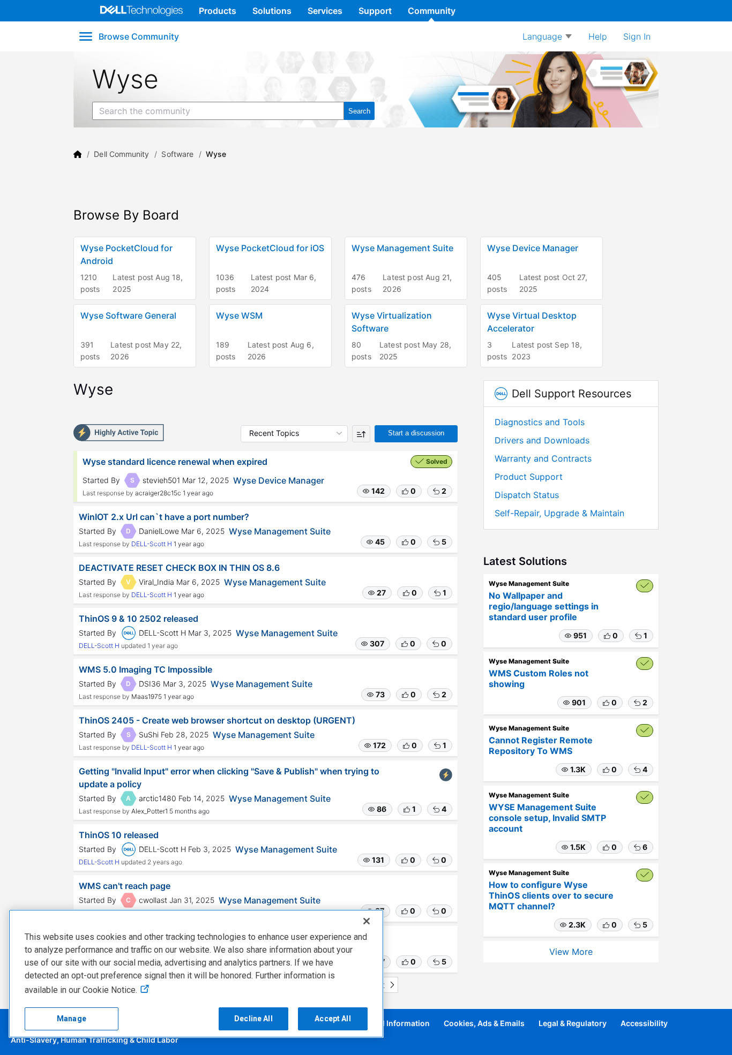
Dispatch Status (527, 494)
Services (325, 10)
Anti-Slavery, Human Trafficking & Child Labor (94, 1039)
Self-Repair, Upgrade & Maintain (559, 513)
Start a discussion (416, 433)
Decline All (253, 1018)
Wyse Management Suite (280, 531)
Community (431, 10)
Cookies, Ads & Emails (484, 1023)
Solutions (272, 10)
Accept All (332, 1018)
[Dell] (77, 154)
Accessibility (644, 1023)
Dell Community (121, 154)
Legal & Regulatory (573, 1023)
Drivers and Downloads (542, 440)
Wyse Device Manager (278, 480)
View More (571, 951)
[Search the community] (359, 111)
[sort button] (361, 433)
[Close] (366, 921)
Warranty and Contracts (543, 458)
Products (217, 10)
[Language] (547, 36)
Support (375, 10)
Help (597, 36)
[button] (374, 491)
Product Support (529, 476)
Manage (71, 1018)
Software (177, 154)
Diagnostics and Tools (540, 422)
